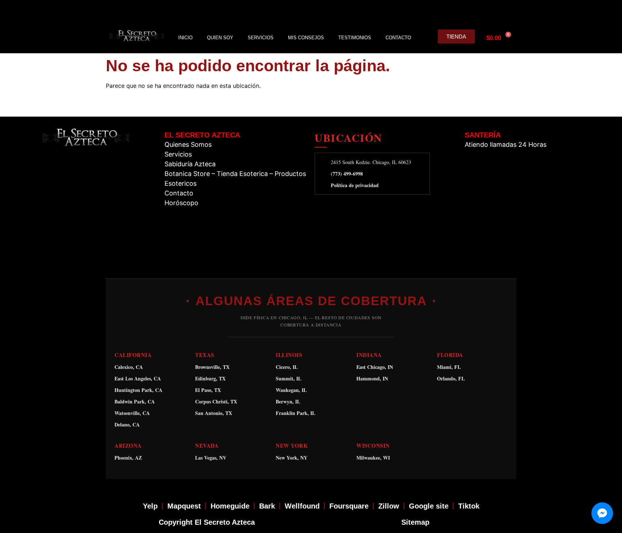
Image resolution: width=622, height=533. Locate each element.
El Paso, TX (208, 390)
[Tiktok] (508, 11)
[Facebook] (441, 11)
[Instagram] (457, 11)
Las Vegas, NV (210, 457)
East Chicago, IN (374, 367)
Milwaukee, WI (373, 457)
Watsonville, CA (132, 413)
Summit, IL (288, 378)
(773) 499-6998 (347, 173)
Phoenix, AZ (128, 457)
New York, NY (291, 457)
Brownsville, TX (212, 367)
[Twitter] (474, 11)
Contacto (398, 37)
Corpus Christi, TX (216, 401)
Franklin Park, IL (295, 413)
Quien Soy (220, 37)
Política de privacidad (355, 185)
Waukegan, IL (291, 390)
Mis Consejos (306, 37)
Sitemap (415, 522)
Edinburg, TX (210, 378)
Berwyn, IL (288, 401)
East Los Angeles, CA (137, 378)
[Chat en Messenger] (602, 513)
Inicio (185, 37)
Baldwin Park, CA (134, 401)
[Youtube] (491, 11)
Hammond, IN (372, 378)
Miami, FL (449, 367)
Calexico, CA (128, 367)
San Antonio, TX (213, 413)
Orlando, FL (451, 378)
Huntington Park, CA (138, 390)
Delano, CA (127, 424)
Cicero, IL (287, 367)
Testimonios (354, 37)
